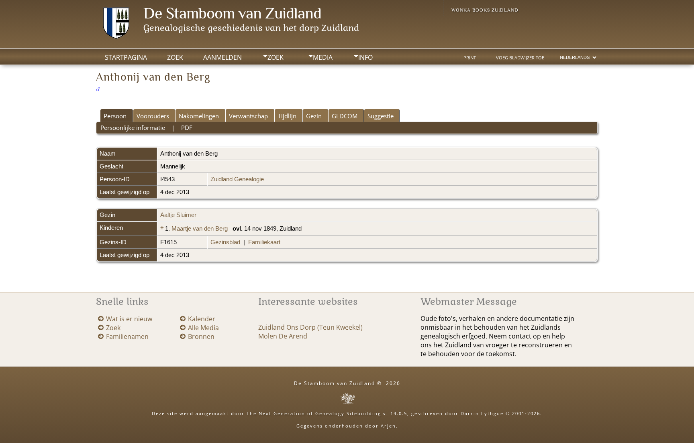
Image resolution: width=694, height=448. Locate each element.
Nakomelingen (199, 116)
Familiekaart (264, 242)
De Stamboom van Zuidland (232, 13)
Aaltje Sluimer (178, 215)
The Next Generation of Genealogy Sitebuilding (314, 413)
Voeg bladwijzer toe (520, 58)
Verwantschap (248, 116)
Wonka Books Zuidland (484, 10)
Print (469, 58)
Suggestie (380, 116)
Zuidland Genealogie (237, 179)
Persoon (115, 116)
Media (323, 57)
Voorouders (153, 116)
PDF (186, 128)
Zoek (275, 57)
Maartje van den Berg (199, 228)
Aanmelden (222, 57)
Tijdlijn (287, 116)
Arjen (388, 426)
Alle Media (203, 327)
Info (365, 57)
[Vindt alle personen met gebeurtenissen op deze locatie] (307, 228)
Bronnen (201, 336)
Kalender (201, 318)
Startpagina (126, 57)
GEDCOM (344, 116)
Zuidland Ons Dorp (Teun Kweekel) (310, 327)
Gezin (314, 116)
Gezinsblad (225, 242)
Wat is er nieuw (129, 318)
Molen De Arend (282, 336)
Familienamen (127, 336)
